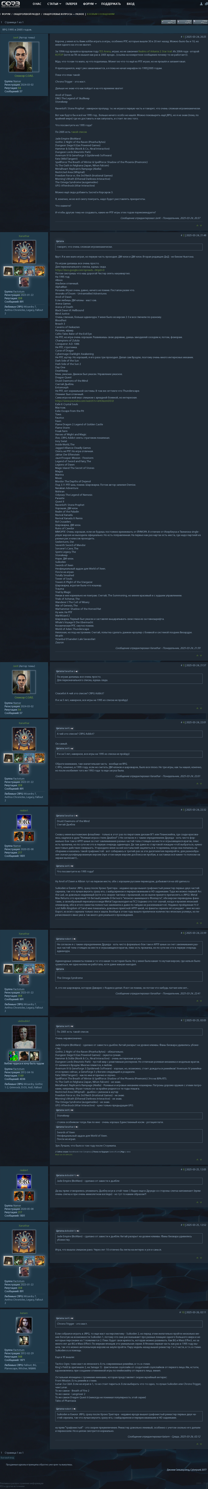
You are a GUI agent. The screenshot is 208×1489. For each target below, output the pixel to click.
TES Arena (105, 51)
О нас (37, 4)
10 (183, 1312)
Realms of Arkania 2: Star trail (155, 51)
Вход (130, 4)
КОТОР (59, 55)
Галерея (71, 4)
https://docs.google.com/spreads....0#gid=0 (79, 270)
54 (19, 88)
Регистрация (206, 3)
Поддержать (111, 4)
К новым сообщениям (101, 14)
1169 (20, 1076)
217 (20, 852)
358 (20, 298)
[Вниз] (201, 226)
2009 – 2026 (202, 1483)
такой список (79, 132)
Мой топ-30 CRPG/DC (63, 1155)
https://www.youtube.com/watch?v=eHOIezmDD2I (84, 401)
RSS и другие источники (12, 1486)
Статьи (52, 4)
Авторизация (201, 3)
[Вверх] (197, 226)
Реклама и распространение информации (21, 1483)
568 (20, 1357)
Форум (88, 4)
